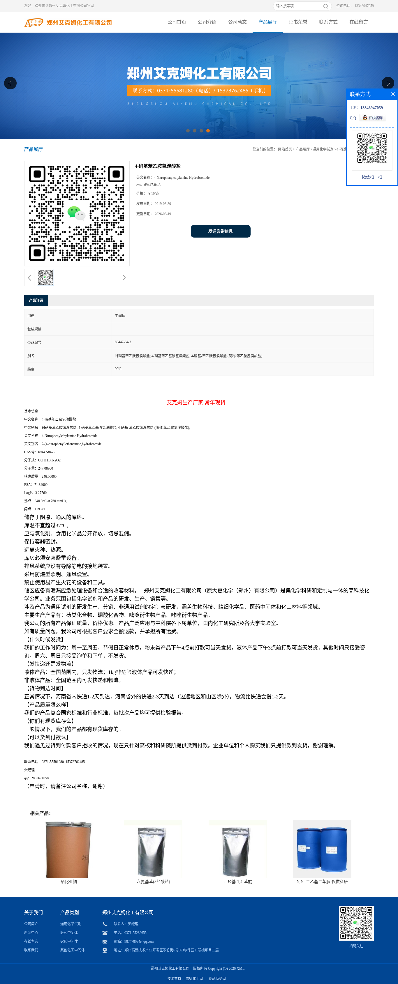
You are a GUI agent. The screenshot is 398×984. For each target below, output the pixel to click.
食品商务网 (217, 979)
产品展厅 (267, 22)
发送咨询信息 (220, 231)
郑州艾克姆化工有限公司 (170, 969)
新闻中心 (31, 933)
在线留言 (358, 22)
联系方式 (328, 22)
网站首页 (285, 149)
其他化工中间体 (72, 950)
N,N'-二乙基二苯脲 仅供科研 (322, 881)
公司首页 (177, 22)
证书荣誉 (298, 22)
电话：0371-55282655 (130, 933)
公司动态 (237, 22)
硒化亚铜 (69, 881)
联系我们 (31, 950)
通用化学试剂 (323, 149)
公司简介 (31, 924)
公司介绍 (207, 22)
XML (240, 969)
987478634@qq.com (139, 941)
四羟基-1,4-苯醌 (237, 881)
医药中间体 (69, 933)
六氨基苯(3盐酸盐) (153, 881)
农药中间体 (69, 941)
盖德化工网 (194, 979)
